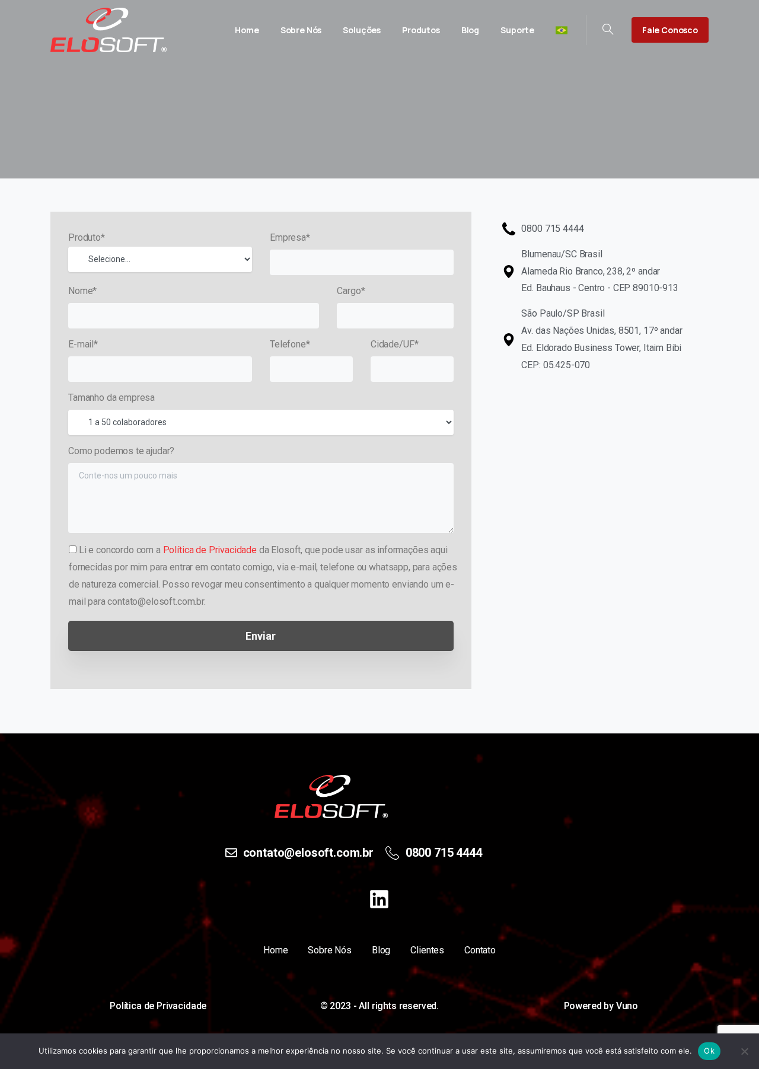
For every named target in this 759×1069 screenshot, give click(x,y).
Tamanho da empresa (111, 397)
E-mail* (83, 344)
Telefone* (290, 344)
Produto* (86, 237)
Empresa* (290, 237)
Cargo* (351, 290)
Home (275, 950)
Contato (480, 950)
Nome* (82, 290)
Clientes (427, 950)
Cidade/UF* (394, 344)
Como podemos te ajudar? (121, 451)
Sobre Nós (330, 950)
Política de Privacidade (210, 550)
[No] (744, 1051)
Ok (709, 1050)
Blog (381, 950)
